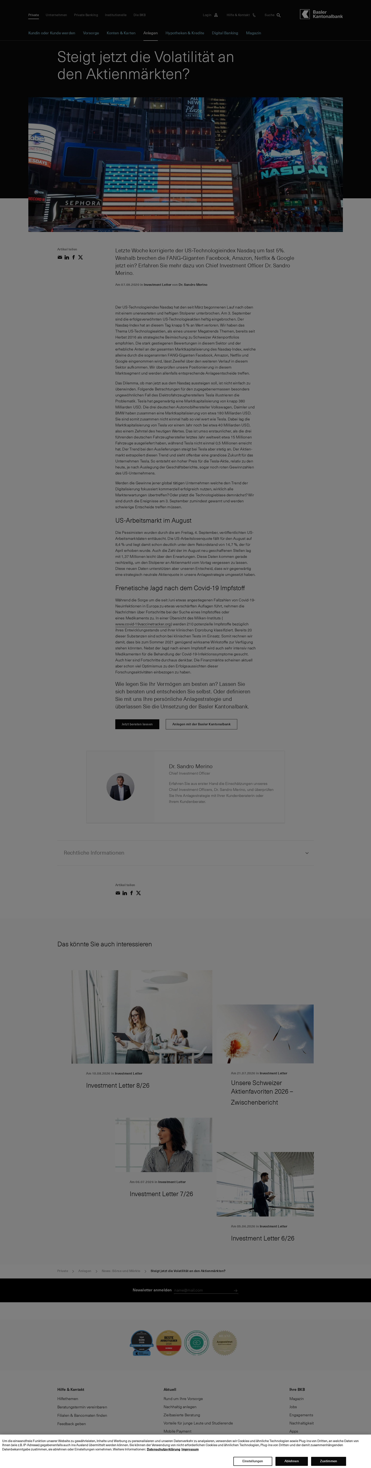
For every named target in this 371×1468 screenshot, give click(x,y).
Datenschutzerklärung (163, 1449)
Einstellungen (252, 1461)
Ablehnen (291, 1461)
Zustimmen (328, 1461)
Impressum (190, 1449)
